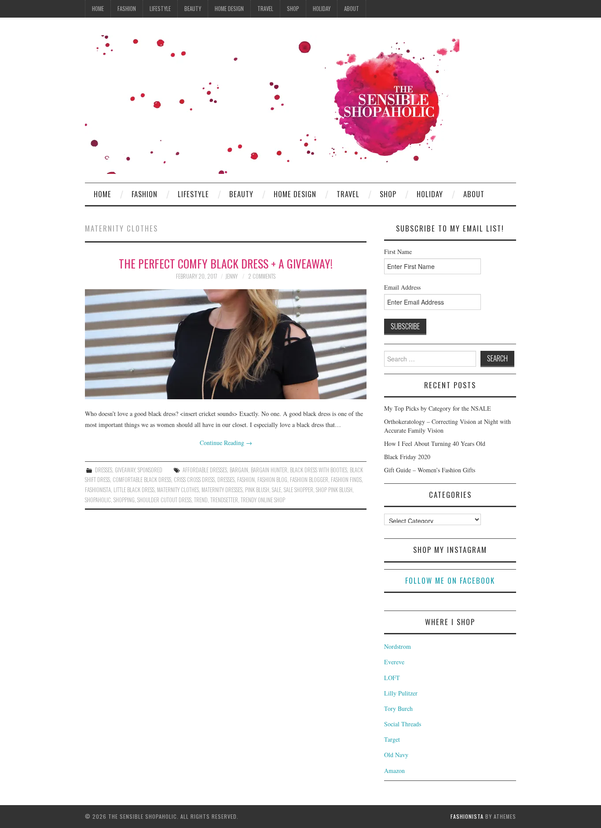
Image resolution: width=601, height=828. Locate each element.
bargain (239, 470)
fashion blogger (309, 479)
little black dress (134, 490)
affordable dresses (205, 470)
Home (98, 8)
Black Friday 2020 (407, 457)
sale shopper (298, 490)
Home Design (229, 8)
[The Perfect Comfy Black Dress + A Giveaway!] (225, 344)
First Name (398, 251)
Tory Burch (398, 708)
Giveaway (125, 470)
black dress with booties (318, 470)
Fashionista (467, 816)
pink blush (257, 490)
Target (392, 739)
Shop (293, 8)
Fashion (126, 8)
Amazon (394, 770)
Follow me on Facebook (450, 580)
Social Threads (402, 724)
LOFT (392, 677)
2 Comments (261, 276)
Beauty (192, 8)
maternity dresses (222, 490)
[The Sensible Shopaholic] (272, 103)
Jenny (231, 276)
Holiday (321, 8)
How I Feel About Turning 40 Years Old (434, 443)
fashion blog (272, 479)
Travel (265, 8)
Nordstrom (397, 646)
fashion (246, 479)
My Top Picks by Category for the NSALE (437, 408)
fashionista (98, 490)
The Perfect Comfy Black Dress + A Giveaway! (226, 263)
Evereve (394, 662)
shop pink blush (334, 490)
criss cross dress (194, 479)
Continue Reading (226, 442)
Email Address (402, 287)
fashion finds (346, 479)
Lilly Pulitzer (401, 693)
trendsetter (224, 500)
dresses (226, 479)
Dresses (103, 470)
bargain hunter (269, 470)
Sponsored (150, 470)
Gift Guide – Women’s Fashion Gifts (429, 470)
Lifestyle (160, 8)
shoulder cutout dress (164, 500)
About (351, 8)
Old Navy (396, 755)
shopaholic (98, 500)
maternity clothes (178, 490)
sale (276, 490)
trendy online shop (263, 500)
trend (201, 500)
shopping (124, 500)
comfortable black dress (142, 479)
